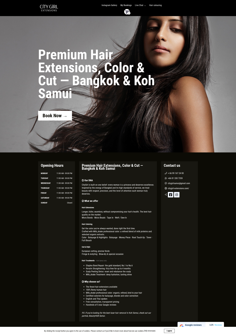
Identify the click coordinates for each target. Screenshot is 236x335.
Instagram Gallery (109, 5)
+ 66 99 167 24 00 (176, 173)
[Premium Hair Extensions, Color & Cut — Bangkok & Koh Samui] (49, 8)
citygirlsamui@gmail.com (179, 183)
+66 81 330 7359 (175, 178)
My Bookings (126, 5)
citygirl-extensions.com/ (178, 188)
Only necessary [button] (150, 331)
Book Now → (55, 115)
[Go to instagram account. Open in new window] (176, 194)
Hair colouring (155, 5)
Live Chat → (140, 5)
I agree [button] (169, 331)
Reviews (218, 325)
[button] (127, 11)
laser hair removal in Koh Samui (124, 313)
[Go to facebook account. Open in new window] (170, 194)
